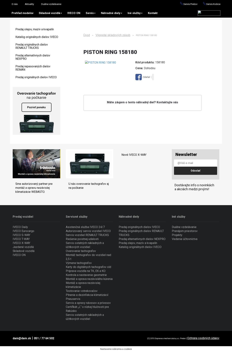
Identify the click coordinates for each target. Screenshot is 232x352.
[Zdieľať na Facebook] (142, 77)
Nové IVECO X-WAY (133, 154)
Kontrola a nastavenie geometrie (86, 275)
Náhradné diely (110, 13)
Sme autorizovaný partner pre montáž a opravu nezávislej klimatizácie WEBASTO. (34, 188)
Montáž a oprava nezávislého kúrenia (89, 279)
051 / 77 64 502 (44, 338)
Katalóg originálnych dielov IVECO (36, 37)
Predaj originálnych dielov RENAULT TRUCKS (31, 46)
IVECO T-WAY (21, 239)
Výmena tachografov (79, 263)
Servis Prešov (190, 4)
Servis (90, 13)
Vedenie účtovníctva (184, 239)
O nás (15, 4)
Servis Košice (213, 4)
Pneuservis (73, 299)
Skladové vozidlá (49, 13)
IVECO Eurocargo (23, 231)
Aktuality (29, 4)
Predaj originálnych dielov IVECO (36, 77)
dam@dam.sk (22, 338)
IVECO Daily (20, 227)
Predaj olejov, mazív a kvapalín (34, 29)
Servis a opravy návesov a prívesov (88, 303)
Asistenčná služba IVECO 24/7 (85, 227)
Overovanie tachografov (81, 251)
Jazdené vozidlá (23, 247)
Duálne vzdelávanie (51, 4)
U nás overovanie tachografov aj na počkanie (89, 186)
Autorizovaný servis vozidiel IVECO (88, 231)
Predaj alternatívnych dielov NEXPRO (32, 57)
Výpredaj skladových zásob (113, 35)
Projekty (177, 235)
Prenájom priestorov (185, 231)
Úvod (86, 35)
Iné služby (134, 13)
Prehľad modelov (22, 13)
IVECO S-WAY (21, 235)
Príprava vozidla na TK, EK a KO (85, 271)
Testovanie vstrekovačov (82, 291)
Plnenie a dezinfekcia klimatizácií (87, 295)
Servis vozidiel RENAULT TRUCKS (87, 235)
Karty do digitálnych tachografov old (88, 267)
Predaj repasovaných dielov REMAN (32, 68)
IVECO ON (73, 13)
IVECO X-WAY (21, 243)
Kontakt (153, 13)
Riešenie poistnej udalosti (82, 239)
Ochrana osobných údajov (203, 338)
